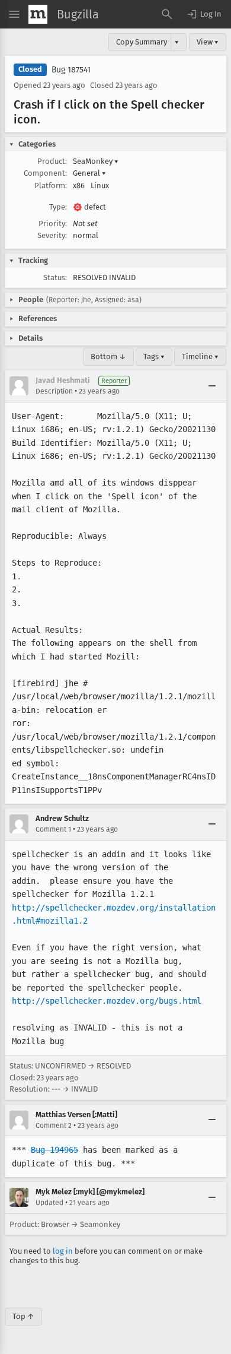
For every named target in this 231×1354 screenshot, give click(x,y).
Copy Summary (141, 41)
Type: (58, 206)
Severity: (52, 235)
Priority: (52, 223)
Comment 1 (53, 829)
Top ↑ (23, 1316)
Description (54, 391)
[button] (203, 14)
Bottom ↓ (108, 356)
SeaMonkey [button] (95, 161)
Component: (45, 173)
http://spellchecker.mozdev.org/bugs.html (106, 1001)
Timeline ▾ (200, 356)
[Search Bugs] (167, 14)
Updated (49, 1202)
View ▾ (208, 41)
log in (63, 1251)
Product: (52, 161)
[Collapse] (212, 385)
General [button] (89, 173)
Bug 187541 (71, 70)
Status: (55, 277)
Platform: (50, 185)
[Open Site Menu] (14, 14)
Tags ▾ (154, 356)
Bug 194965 (54, 1150)
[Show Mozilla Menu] (37, 14)
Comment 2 (54, 1125)
